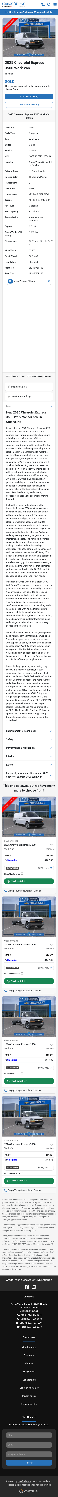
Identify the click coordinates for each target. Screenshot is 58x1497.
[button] (43, 5)
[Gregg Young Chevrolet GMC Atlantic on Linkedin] (32, 1286)
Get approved (29, 1379)
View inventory (29, 1347)
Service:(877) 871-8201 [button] (31, 1322)
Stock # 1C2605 (11, 1041)
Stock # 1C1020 (11, 841)
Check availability (19, 881)
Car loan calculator (29, 1387)
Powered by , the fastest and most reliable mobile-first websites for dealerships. (29, 1483)
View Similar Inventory (29, 104)
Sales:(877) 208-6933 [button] (31, 1318)
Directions (29, 1355)
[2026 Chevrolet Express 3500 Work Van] (29, 916)
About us (29, 1363)
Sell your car (29, 1371)
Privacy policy (29, 1396)
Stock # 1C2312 (11, 1140)
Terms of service (29, 1404)
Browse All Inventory (29, 96)
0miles (50, 849)
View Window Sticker (24, 281)
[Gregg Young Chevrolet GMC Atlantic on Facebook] (25, 1286)
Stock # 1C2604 (11, 941)
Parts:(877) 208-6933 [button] (31, 1326)
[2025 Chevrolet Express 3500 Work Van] (29, 817)
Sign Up (29, 1462)
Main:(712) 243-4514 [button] (31, 1314)
